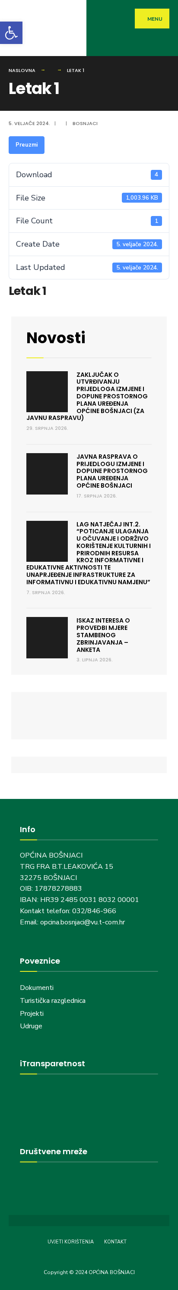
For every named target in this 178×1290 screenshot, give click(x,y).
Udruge (32, 1026)
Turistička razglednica (53, 1000)
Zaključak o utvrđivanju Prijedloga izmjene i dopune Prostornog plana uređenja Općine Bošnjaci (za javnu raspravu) (87, 396)
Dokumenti (37, 988)
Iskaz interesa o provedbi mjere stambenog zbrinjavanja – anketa (103, 635)
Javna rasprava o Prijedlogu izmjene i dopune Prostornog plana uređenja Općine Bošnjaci (112, 471)
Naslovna (22, 70)
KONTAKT (115, 1242)
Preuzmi (27, 145)
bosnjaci (85, 123)
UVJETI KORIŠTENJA (71, 1242)
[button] (11, 33)
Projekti (32, 1013)
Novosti (56, 337)
